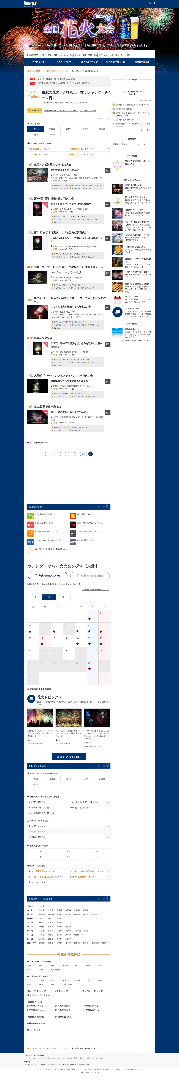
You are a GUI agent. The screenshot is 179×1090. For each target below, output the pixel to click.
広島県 (42, 934)
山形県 (35, 134)
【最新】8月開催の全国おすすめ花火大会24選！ (56, 79)
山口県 (59, 934)
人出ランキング (61, 991)
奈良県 (68, 930)
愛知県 (42, 926)
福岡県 (42, 943)
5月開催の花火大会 (35, 1006)
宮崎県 (85, 943)
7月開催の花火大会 (90, 1006)
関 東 (30, 914)
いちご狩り (41, 1058)
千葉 (71, 55)
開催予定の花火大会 (37, 802)
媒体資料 (97, 1069)
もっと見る (146, 130)
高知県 (68, 938)
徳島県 (59, 938)
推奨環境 (62, 1069)
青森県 (69, 129)
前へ (51, 454)
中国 (111, 55)
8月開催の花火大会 (35, 1010)
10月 (96, 857)
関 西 (30, 930)
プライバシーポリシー (50, 1069)
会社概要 (118, 1069)
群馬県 (77, 914)
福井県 (59, 922)
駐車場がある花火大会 (79, 807)
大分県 (77, 943)
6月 (68, 851)
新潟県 (59, 918)
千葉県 (59, 914)
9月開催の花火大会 (62, 1010)
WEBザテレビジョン (54, 1064)
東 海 (30, 926)
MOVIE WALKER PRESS (69, 1064)
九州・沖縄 (125, 55)
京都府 (50, 930)
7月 (96, 851)
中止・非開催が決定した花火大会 (84, 802)
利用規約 (39, 1069)
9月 (68, 857)
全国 (29, 980)
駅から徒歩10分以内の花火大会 (42, 813)
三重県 (59, 926)
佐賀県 (50, 943)
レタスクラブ (29, 1064)
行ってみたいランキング (92, 991)
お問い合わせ (71, 1069)
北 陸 (30, 922)
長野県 (50, 918)
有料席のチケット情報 (36, 1023)
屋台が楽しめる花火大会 (39, 807)
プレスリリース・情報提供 (85, 1069)
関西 (100, 55)
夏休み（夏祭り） (79, 1058)
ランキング (39, 149)
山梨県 (42, 918)
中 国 (30, 934)
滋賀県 (85, 930)
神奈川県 (51, 914)
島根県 (77, 934)
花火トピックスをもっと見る (69, 756)
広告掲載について (108, 1069)
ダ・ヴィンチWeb (40, 1064)
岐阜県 (50, 926)
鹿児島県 (95, 943)
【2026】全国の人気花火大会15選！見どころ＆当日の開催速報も (63, 83)
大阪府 (42, 930)
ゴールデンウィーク (59, 1058)
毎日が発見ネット (84, 1064)
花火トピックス (33, 1030)
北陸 (84, 55)
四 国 (30, 938)
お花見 (49, 1058)
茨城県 (94, 914)
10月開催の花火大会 (90, 1010)
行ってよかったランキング (38, 995)
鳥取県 (68, 934)
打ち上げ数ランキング (36, 991)
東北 (50, 55)
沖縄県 (103, 943)
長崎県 (59, 943)
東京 (60, 55)
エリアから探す (37, 61)
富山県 (50, 922)
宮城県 (52, 129)
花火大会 (69, 1058)
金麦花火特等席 (142, 61)
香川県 (42, 938)
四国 (117, 55)
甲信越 (77, 55)
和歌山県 (78, 930)
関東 (56, 55)
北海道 (43, 55)
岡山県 (50, 934)
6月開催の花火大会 (62, 1006)
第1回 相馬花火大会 (88, 110)
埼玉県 (68, 914)
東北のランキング (41, 871)
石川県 (42, 922)
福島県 (52, 134)
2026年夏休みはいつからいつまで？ (137, 340)
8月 (41, 857)
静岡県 (68, 926)
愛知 (95, 55)
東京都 (42, 914)
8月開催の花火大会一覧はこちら (95, 589)
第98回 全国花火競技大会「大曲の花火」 (61, 110)
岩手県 (85, 129)
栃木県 (85, 914)
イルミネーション (97, 1058)
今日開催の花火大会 (115, 61)
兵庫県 (59, 930)
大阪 (105, 55)
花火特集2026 (32, 55)
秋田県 (102, 129)
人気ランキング (90, 61)
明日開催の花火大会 (37, 837)
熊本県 (68, 943)
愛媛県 (50, 938)
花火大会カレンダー (35, 1002)
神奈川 (66, 55)
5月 (41, 851)
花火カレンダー (63, 61)
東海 (90, 55)
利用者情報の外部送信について (132, 1069)
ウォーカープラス (30, 1058)
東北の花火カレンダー (38, 826)
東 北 (30, 910)
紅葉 (88, 1058)
